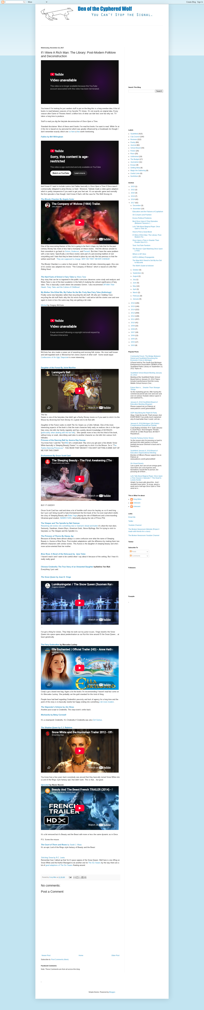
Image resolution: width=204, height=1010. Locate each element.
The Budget (134, 159)
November (137, 209)
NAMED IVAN (65, 518)
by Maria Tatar (63, 277)
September (137, 273)
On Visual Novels (136, 463)
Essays (133, 165)
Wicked (44, 305)
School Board (135, 148)
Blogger (112, 992)
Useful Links (135, 173)
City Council (135, 137)
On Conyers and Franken (142, 215)
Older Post (115, 955)
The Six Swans (94, 863)
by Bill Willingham (52, 137)
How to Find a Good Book (142, 232)
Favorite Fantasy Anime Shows (142, 438)
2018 (133, 199)
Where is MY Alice (139, 254)
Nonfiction (134, 176)
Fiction (132, 151)
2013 (133, 313)
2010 (133, 323)
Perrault (87, 251)
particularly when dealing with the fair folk (58, 433)
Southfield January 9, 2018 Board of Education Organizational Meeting (144, 452)
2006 (133, 335)
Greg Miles (53, 877)
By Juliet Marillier (58, 368)
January (136, 299)
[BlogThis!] (77, 877)
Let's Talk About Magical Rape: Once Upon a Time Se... (146, 228)
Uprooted (45, 785)
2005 (133, 339)
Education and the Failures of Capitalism (148, 212)
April (135, 289)
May (134, 286)
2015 (133, 306)
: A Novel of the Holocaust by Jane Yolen (63, 554)
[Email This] (74, 877)
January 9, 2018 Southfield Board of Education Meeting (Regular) (144, 403)
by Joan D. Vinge (56, 577)
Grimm (67, 251)
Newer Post (46, 955)
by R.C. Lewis (53, 858)
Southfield (134, 134)
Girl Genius (97, 720)
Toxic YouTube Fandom (141, 245)
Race (132, 154)
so (70, 132)
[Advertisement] (91, 36)
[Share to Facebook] (82, 877)
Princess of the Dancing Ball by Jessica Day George (63, 440)
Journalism (134, 162)
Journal (133, 145)
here (73, 132)
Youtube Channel (135, 525)
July (134, 280)
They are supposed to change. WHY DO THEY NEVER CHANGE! (83, 259)
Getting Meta (135, 168)
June (135, 283)
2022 (133, 190)
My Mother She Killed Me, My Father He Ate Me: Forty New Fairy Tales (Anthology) (76, 292)
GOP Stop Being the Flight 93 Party (143, 413)
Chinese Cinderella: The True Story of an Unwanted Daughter (67, 567)
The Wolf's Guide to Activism (143, 266)
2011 (133, 319)
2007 (133, 332)
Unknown (136, 503)
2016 (133, 303)
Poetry (132, 142)
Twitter (130, 521)
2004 (133, 342)
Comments (136, 556)
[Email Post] (70, 877)
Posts (134, 552)
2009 (133, 326)
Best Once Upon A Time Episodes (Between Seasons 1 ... (145, 222)
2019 (133, 196)
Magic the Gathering (138, 171)
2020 (133, 193)
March (135, 292)
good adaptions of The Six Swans (59, 865)
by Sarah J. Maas (61, 845)
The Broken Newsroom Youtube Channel (143, 535)
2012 (133, 316)
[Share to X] (80, 877)
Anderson (75, 251)
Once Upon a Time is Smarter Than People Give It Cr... (146, 241)
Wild (66, 443)
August (135, 276)
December (137, 205)
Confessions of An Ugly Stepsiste (54, 357)
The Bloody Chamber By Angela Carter (57, 199)
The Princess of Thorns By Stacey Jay (57, 536)
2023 (133, 186)
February (136, 296)
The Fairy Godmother (50, 645)
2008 (133, 329)
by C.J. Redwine (56, 728)
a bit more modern (106, 702)
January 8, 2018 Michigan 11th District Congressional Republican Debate (144, 424)
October (136, 270)
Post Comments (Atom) (60, 959)
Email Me (131, 517)
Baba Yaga (72, 516)
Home (81, 955)
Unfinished (134, 156)
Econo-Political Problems (142, 218)
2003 (133, 345)
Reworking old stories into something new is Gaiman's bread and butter (69, 526)
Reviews (133, 139)
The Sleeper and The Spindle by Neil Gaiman (60, 523)
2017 (133, 203)
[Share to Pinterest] (85, 877)
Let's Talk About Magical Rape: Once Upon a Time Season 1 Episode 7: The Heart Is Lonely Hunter (146, 478)
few (78, 132)
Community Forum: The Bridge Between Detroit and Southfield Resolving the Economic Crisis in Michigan (145, 358)
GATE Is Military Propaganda (143, 257)
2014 (133, 310)
